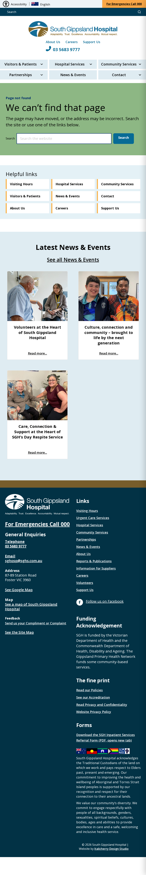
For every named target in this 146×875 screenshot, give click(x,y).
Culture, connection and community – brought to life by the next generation (108, 334)
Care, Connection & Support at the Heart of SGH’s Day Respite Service (37, 431)
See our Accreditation (93, 697)
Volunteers (84, 583)
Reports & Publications (94, 561)
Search (10, 138)
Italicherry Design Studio (111, 849)
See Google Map (19, 589)
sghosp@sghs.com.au (23, 560)
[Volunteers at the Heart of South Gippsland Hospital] (37, 296)
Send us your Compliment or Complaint (35, 623)
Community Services (119, 64)
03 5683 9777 (66, 49)
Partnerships (20, 74)
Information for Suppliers (96, 568)
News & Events (73, 74)
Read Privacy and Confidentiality (101, 705)
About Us (53, 42)
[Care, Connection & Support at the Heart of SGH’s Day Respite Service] (37, 395)
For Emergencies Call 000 (37, 524)
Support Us (91, 42)
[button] (41, 64)
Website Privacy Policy (93, 712)
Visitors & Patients (20, 64)
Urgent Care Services (92, 518)
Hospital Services (70, 64)
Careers (72, 42)
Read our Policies (89, 690)
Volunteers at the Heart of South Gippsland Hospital (37, 332)
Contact (119, 74)
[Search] (139, 12)
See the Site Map (19, 632)
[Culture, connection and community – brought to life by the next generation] (109, 296)
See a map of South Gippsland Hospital (31, 606)
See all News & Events (73, 259)
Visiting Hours (87, 511)
